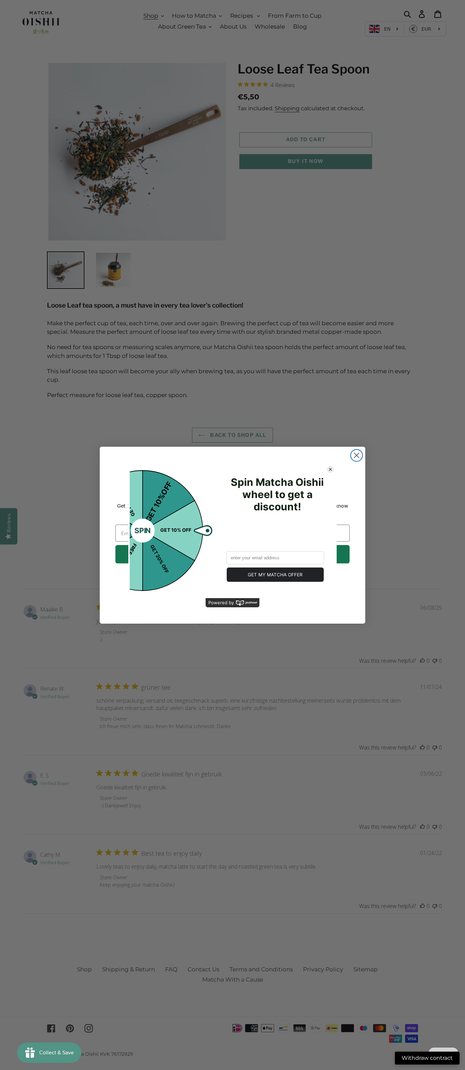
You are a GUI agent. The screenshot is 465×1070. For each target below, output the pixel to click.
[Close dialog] (357, 455)
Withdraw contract (427, 1058)
